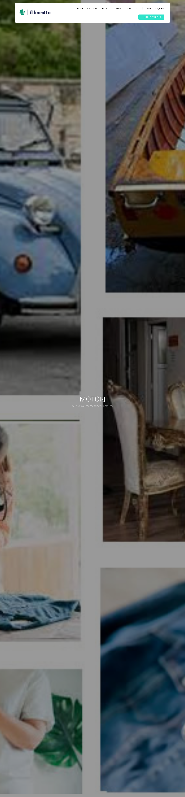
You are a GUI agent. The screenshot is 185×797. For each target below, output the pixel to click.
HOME (80, 8)
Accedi (149, 8)
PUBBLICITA (92, 8)
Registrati (159, 8)
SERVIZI (117, 8)
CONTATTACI (131, 8)
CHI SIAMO (106, 8)
